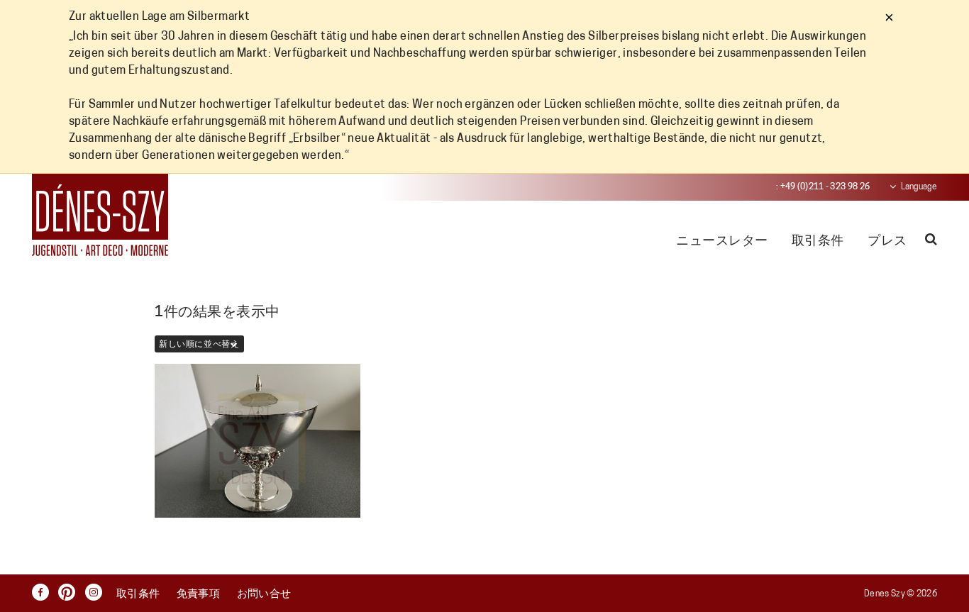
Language (919, 187)
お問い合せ (264, 594)
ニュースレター (722, 241)
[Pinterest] (70, 592)
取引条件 (818, 241)
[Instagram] (97, 592)
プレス (887, 241)
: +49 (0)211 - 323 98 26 (823, 187)
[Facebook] (44, 592)
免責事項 (199, 594)
